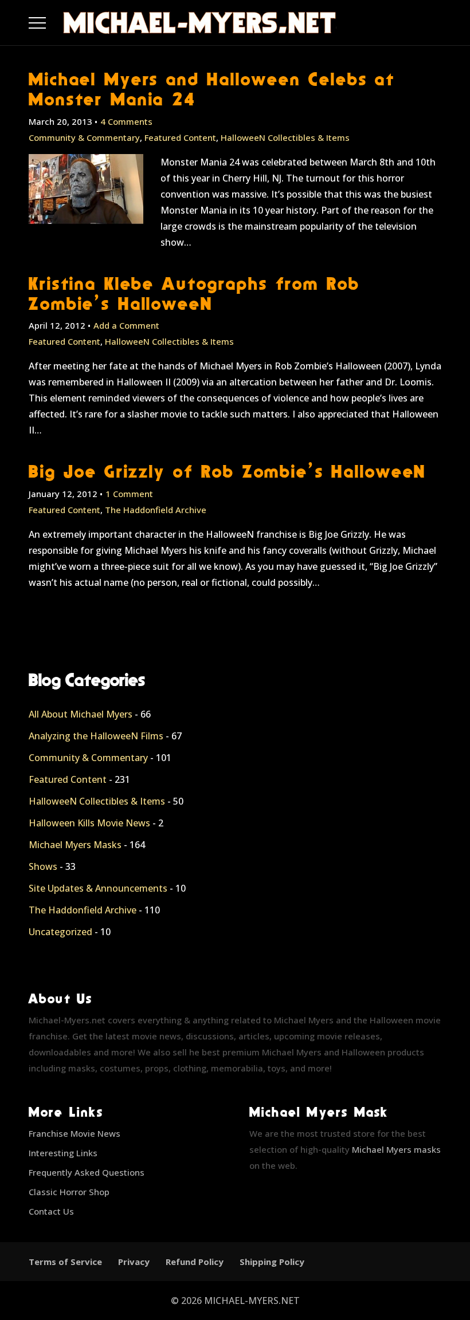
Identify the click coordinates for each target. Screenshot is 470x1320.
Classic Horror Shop (69, 1191)
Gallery (51, 20)
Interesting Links (63, 1153)
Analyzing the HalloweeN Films (96, 736)
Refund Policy (195, 1261)
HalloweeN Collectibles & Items (285, 137)
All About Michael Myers (80, 714)
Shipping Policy (272, 1261)
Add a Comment (126, 325)
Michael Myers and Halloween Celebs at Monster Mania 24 (212, 88)
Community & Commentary (84, 137)
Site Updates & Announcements (98, 888)
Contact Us (51, 1211)
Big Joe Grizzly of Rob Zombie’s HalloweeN (227, 471)
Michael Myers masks (396, 1149)
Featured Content (180, 137)
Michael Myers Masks (75, 844)
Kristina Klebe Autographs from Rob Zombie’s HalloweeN (194, 293)
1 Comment (129, 493)
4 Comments (126, 121)
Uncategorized (60, 931)
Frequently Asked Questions (86, 1172)
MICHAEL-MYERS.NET (252, 1300)
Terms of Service (65, 1261)
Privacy (134, 1261)
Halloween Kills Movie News (89, 823)
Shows (43, 866)
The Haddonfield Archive (155, 509)
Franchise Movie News (74, 1133)
